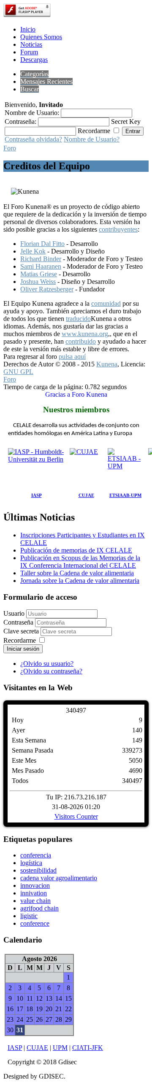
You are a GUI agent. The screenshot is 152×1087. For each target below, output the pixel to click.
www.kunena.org (85, 333)
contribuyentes (118, 229)
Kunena (106, 364)
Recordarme (19, 640)
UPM (60, 1047)
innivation (33, 893)
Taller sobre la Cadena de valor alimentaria (77, 573)
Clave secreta (22, 631)
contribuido (80, 341)
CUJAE (86, 495)
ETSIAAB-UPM (125, 495)
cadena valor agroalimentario (58, 877)
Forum (29, 52)
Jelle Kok (33, 251)
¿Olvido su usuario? (46, 663)
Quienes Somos (41, 36)
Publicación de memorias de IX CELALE (76, 550)
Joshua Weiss (38, 281)
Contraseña (19, 622)
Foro (9, 148)
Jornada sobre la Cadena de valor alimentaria (79, 580)
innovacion (35, 885)
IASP (36, 495)
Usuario (13, 613)
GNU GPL (18, 371)
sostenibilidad (38, 870)
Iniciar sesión (23, 649)
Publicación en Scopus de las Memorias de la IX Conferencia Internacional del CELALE (80, 561)
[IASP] (36, 467)
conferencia (35, 855)
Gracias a (57, 394)
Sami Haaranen (40, 266)
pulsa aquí (72, 356)
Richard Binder (40, 258)
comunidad (106, 303)
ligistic (29, 915)
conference (34, 923)
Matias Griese (38, 274)
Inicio (27, 29)
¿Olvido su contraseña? (51, 671)
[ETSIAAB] (125, 467)
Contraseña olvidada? (33, 139)
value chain (35, 900)
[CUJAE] (86, 467)
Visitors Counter (76, 816)
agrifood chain (39, 908)
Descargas (34, 59)
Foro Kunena (89, 394)
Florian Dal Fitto (42, 243)
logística (31, 862)
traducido (78, 318)
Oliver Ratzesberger (46, 289)
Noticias (31, 44)
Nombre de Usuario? (91, 139)
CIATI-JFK (87, 1047)
